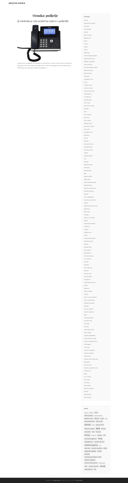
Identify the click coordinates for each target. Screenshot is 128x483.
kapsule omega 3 (89, 429)
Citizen (86, 47)
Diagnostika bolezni (89, 58)
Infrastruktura (88, 94)
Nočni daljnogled (89, 197)
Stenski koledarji (88, 318)
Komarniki (87, 129)
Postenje (86, 265)
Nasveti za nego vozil (90, 188)
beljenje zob (91, 412)
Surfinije (86, 326)
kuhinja (87, 435)
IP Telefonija (87, 97)
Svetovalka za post (89, 329)
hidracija (96, 418)
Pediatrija (86, 226)
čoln (95, 469)
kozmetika (87, 432)
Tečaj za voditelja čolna (90, 341)
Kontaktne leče (88, 132)
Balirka (86, 32)
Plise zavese (87, 250)
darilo (96, 412)
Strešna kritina (88, 321)
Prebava (86, 270)
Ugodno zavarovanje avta (91, 359)
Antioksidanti (87, 29)
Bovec (85, 41)
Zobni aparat (87, 397)
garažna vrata (88, 418)
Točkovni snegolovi (89, 350)
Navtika (86, 194)
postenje (87, 454)
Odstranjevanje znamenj (91, 206)
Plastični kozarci (88, 241)
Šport (85, 315)
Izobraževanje (88, 100)
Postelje (86, 262)
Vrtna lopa (87, 379)
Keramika (86, 117)
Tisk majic (87, 347)
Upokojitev (87, 362)
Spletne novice (17, 3)
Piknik (85, 235)
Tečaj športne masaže (90, 338)
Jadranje (86, 108)
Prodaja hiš (87, 279)
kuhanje (98, 432)
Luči (85, 159)
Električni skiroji (88, 70)
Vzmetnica (87, 382)
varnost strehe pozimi (90, 463)
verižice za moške (102, 463)
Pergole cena (87, 232)
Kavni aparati (87, 114)
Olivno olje (87, 212)
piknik (105, 448)
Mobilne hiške (88, 176)
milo (104, 435)
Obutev (86, 203)
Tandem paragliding (89, 335)
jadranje (87, 424)
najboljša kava (88, 442)
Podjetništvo (87, 253)
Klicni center (87, 120)
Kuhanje (86, 141)
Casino (86, 44)
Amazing (86, 26)
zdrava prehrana (94, 466)
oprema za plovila (97, 448)
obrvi (100, 445)
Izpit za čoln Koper (89, 106)
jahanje (93, 424)
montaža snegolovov (90, 439)
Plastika (86, 244)
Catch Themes (79, 480)
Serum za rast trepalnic (90, 297)
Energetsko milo (88, 79)
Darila (85, 50)
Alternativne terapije (89, 23)
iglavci (106, 418)
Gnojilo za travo (88, 88)
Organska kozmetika (89, 223)
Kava (85, 111)
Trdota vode (87, 356)
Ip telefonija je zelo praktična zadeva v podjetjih (42, 21)
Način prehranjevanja (90, 182)
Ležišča (86, 153)
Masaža (86, 161)
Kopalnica (87, 135)
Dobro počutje (88, 64)
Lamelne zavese (88, 150)
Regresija (86, 288)
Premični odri (88, 273)
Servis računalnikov (89, 300)
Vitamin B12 (87, 371)
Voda (85, 374)
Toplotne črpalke (88, 353)
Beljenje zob (87, 38)
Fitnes (85, 82)
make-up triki (93, 435)
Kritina (86, 138)
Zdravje (86, 391)
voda (85, 466)
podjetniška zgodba (90, 451)
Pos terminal (87, 259)
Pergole (86, 229)
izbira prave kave (89, 421)
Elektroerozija (88, 73)
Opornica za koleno (89, 217)
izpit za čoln (99, 421)
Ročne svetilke (88, 291)
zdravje (102, 466)
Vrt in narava (87, 376)
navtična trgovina (91, 445)
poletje (99, 451)
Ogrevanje (87, 209)
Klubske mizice (88, 123)
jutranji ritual (100, 425)
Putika (85, 285)
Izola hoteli (87, 103)
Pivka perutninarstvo (90, 238)
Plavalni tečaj (87, 247)
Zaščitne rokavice (89, 388)
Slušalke (86, 306)
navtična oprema (99, 442)
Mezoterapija (87, 170)
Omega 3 (86, 214)
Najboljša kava (88, 185)
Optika (86, 220)
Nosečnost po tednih (90, 200)
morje (100, 438)
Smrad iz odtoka (88, 309)
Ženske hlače (87, 394)
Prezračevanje (88, 276)
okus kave (87, 448)
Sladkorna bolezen (89, 303)
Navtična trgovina (89, 191)
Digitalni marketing (89, 61)
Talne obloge (87, 332)
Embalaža (86, 76)
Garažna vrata (88, 85)
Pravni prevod (88, 268)
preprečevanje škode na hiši (92, 457)
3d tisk (86, 20)
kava (98, 428)
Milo (85, 173)
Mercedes (86, 167)
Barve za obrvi (88, 35)
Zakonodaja (87, 385)
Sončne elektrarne (89, 312)
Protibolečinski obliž (89, 282)
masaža (99, 435)
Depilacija (87, 52)
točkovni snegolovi (89, 460)
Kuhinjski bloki (88, 147)
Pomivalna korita (88, 256)
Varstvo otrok (87, 365)
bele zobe (86, 412)
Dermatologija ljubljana (90, 55)
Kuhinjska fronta (88, 144)
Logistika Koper (88, 156)
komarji (103, 429)
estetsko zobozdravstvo (98, 415)
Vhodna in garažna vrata (91, 368)
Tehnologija (87, 344)
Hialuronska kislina (89, 91)
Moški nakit (87, 179)
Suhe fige (86, 323)
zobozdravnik (88, 469)
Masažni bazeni (88, 164)
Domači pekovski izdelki (90, 67)
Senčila (86, 294)
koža (93, 432)
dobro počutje (88, 415)
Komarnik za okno (89, 126)
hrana (102, 418)
